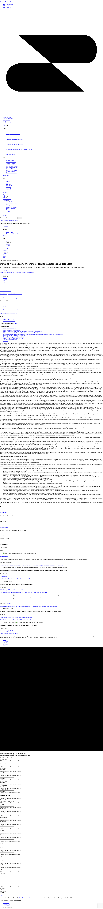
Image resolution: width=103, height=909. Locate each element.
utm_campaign (3, 817)
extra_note (2, 873)
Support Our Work (10, 208)
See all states (6, 192)
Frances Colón (18, 617)
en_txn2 (2, 834)
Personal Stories (7, 199)
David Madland (4, 527)
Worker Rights (30, 272)
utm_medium (3, 812)
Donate (1, 9)
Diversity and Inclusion (11, 207)
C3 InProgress (3, 785)
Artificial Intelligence (11, 163)
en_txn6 (2, 851)
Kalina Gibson (3, 617)
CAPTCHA (3, 891)
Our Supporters (6, 905)
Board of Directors (10, 210)
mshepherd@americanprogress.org (8, 313)
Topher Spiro (12, 631)
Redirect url (3, 800)
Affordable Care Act (11, 162)
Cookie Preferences (7, 907)
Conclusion (5, 341)
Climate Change (10, 164)
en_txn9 (2, 864)
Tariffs (4, 121)
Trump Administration (11, 173)
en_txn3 (2, 838)
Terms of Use (6, 903)
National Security (7, 117)
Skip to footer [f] (7, 7)
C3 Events (2, 772)
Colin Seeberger (4, 589)
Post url (2, 804)
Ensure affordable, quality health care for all (13, 337)
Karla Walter (3, 512)
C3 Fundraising (3, 776)
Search (1, 217)
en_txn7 (2, 856)
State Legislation (10, 168)
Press (4, 197)
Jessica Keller (11, 617)
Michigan (8, 184)
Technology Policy (10, 171)
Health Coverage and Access (10, 122)
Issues (4, 125)
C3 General (3, 768)
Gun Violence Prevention (12, 166)
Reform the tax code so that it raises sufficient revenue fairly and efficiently (21, 332)
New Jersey (9, 185)
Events (4, 196)
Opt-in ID (2, 888)
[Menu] (51, 114)
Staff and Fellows (10, 201)
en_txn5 (2, 847)
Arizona (8, 181)
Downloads (6, 226)
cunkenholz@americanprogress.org (8, 298)
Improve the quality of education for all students (14, 335)
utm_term (2, 825)
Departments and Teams (11, 203)
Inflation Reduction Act (11, 167)
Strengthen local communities (10, 339)
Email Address (6, 758)
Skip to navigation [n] (8, 4)
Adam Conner (3, 576)
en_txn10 (2, 869)
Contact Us (8, 211)
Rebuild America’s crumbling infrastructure (13, 338)
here (16, 323)
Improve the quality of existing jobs (11, 330)
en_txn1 (2, 830)
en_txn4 (2, 843)
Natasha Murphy (4, 631)
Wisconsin (8, 189)
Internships (8, 205)
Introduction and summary (9, 328)
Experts (5, 195)
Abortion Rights (10, 160)
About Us (5, 200)
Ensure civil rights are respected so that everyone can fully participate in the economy (23, 331)
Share (4, 235)
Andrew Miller (20, 589)
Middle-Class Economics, (20, 272)
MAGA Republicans (8, 118)
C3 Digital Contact (4, 789)
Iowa (7, 183)
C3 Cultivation (3, 781)
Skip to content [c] (7, 5)
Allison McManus (12, 589)
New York (8, 187)
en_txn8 (2, 860)
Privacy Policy (6, 904)
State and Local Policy (11, 170)
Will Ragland (8, 603)
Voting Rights (6, 120)
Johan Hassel (29, 617)
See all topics (6, 175)
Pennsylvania (9, 188)
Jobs (7, 204)
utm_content (3, 821)
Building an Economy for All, (7, 272)
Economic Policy (4, 556)
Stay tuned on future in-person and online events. (15, 754)
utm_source (3, 808)
